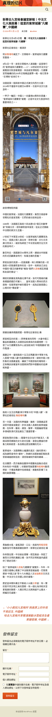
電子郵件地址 (10, 674)
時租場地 (41, 466)
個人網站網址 (9, 679)
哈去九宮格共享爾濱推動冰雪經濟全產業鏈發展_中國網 (26, 617)
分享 (35, 583)
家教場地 (9, 54)
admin (34, 31)
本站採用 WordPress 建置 (26, 711)
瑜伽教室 (38, 573)
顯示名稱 (8, 668)
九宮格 (36, 268)
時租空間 (43, 544)
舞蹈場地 (20, 415)
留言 (5, 650)
